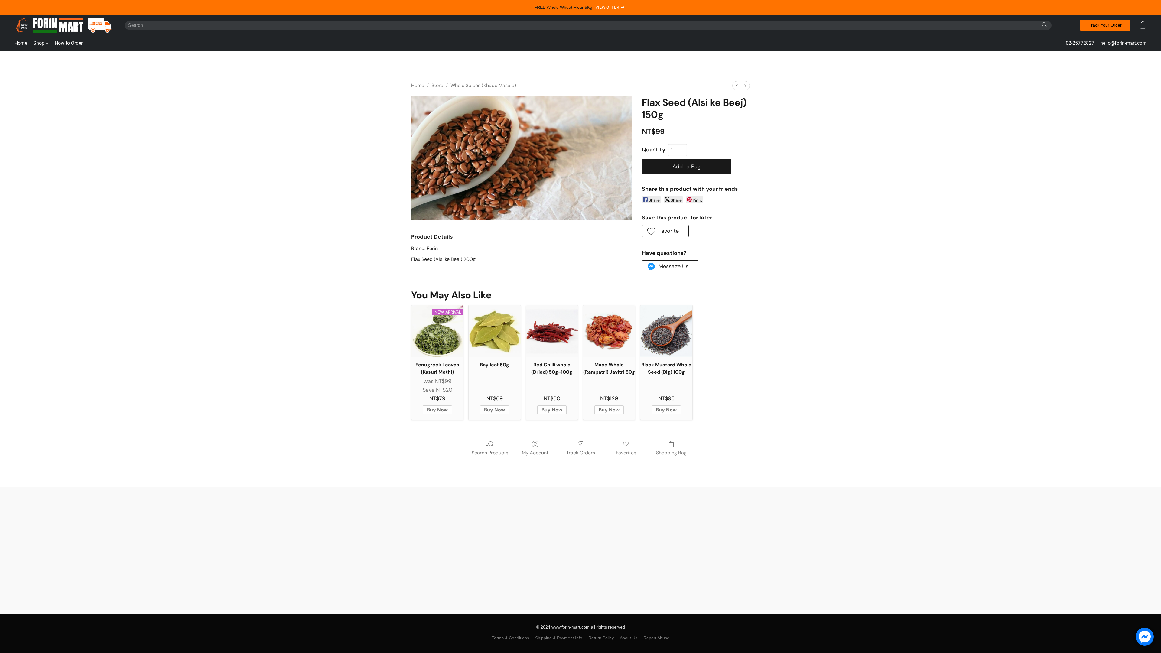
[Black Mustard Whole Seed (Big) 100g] (666, 331)
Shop (39, 43)
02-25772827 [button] (1080, 43)
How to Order (69, 43)
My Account (535, 453)
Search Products (490, 453)
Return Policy (601, 637)
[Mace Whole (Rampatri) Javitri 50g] (609, 331)
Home (21, 43)
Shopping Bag (671, 453)
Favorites (626, 453)
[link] (611, 7)
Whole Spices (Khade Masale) (483, 85)
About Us (628, 637)
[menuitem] (737, 85)
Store (437, 85)
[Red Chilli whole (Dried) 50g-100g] (552, 331)
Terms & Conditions (510, 637)
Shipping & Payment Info (558, 637)
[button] (64, 25)
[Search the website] (1044, 25)
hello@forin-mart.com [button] (1123, 43)
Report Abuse (656, 637)
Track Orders (580, 453)
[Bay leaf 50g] (494, 331)
